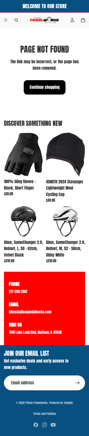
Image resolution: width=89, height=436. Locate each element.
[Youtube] (53, 425)
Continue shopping (45, 87)
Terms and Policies (44, 413)
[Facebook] (36, 425)
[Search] (16, 20)
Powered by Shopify (61, 403)
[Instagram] (44, 425)
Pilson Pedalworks (36, 403)
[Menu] (5, 20)
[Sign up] (77, 383)
